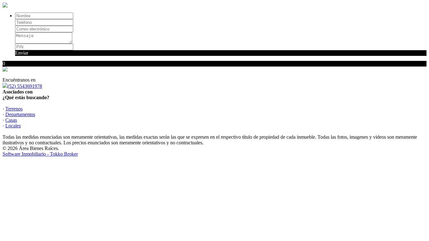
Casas (11, 120)
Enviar (21, 53)
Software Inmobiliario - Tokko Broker (40, 154)
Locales (13, 125)
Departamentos (20, 114)
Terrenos (14, 108)
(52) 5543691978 (25, 86)
